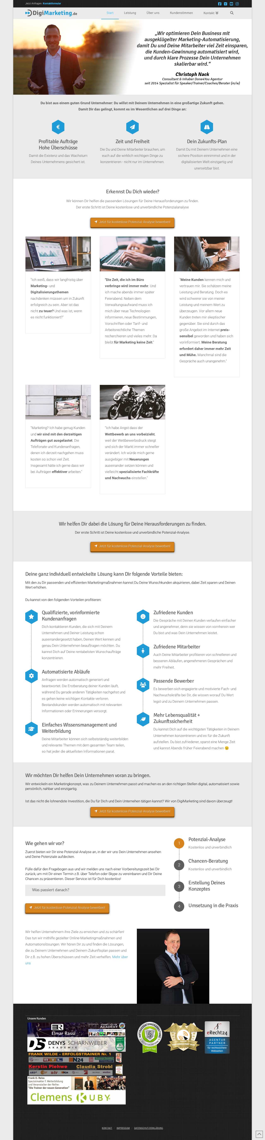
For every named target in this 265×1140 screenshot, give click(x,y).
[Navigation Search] (232, 13)
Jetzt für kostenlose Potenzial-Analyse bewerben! (134, 222)
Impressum (123, 1128)
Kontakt (107, 1128)
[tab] (95, 890)
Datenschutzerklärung (148, 1128)
